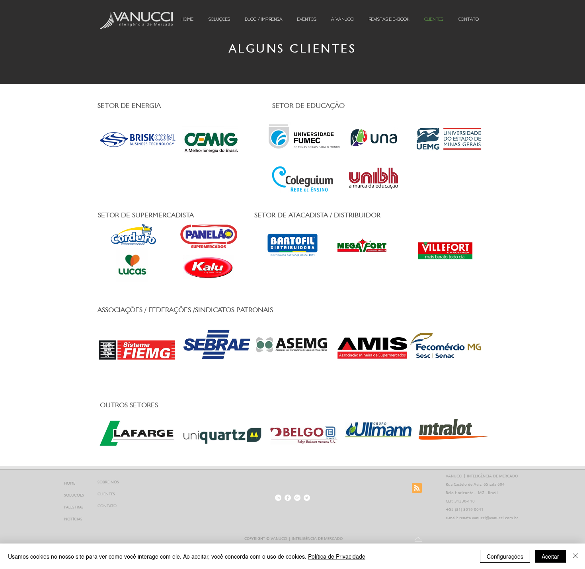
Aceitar (550, 556)
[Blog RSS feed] (417, 488)
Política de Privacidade (336, 556)
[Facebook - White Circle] (288, 498)
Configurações (505, 556)
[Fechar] (575, 556)
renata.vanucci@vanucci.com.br (488, 517)
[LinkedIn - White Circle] (278, 498)
